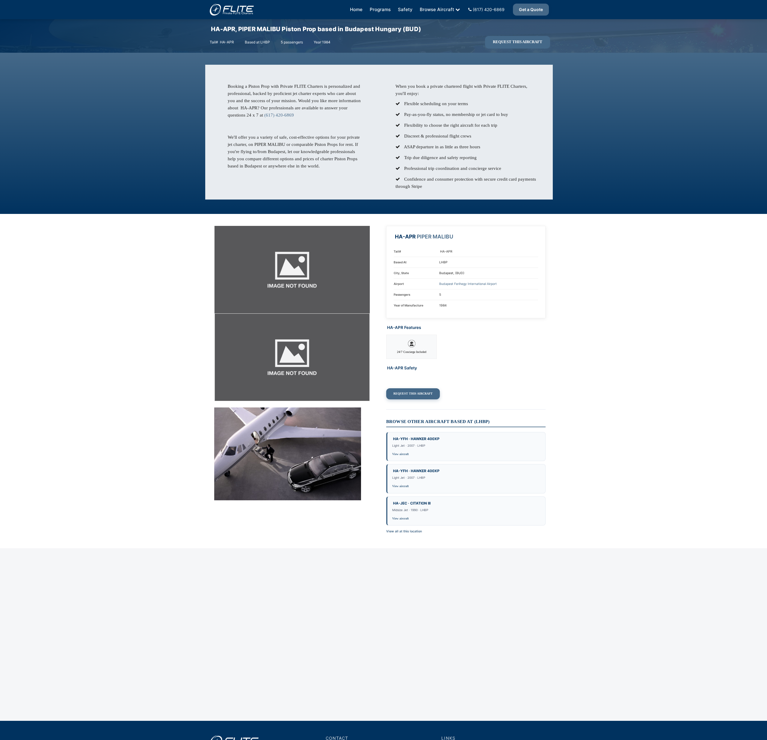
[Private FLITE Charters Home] (232, 10)
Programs (380, 9)
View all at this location (404, 531)
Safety (405, 9)
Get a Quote (531, 9)
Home (356, 9)
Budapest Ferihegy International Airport (468, 284)
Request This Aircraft (517, 42)
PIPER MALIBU (435, 236)
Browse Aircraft (437, 9)
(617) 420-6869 (488, 9)
